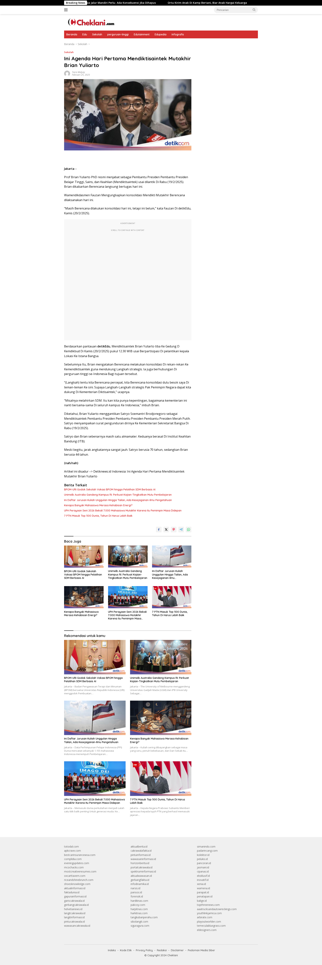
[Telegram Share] (181, 529)
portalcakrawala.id (141, 867)
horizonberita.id (140, 863)
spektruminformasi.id (143, 871)
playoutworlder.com (209, 921)
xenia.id (201, 884)
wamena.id (203, 888)
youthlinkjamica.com (209, 913)
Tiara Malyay (78, 72)
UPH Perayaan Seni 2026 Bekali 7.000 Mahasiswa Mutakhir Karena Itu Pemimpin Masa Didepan (122, 510)
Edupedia (160, 34)
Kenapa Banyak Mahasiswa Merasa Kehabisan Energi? (98, 505)
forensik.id (137, 896)
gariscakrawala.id (74, 900)
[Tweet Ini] (166, 529)
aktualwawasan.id (141, 875)
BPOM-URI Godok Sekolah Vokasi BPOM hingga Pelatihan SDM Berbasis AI (109, 489)
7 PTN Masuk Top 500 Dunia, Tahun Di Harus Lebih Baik (98, 515)
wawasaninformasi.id (143, 859)
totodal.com (71, 846)
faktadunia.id (71, 892)
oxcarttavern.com (74, 875)
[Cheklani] (90, 22)
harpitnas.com (139, 909)
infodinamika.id (140, 884)
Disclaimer (177, 950)
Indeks (112, 950)
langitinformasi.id (74, 917)
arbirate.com (204, 917)
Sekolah (97, 34)
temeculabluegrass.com (211, 925)
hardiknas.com (139, 900)
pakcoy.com (138, 905)
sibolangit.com (139, 921)
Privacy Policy (144, 950)
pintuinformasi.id (141, 855)
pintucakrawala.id (74, 921)
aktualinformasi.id (74, 888)
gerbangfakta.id (140, 880)
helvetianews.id (73, 909)
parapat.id (203, 892)
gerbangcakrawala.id (76, 905)
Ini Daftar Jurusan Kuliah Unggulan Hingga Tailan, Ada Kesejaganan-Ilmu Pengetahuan (118, 500)
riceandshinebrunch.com (78, 880)
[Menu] (66, 10)
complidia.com (73, 859)
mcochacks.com (74, 867)
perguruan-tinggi (118, 34)
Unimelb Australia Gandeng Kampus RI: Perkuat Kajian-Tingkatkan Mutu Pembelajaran (118, 494)
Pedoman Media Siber (201, 950)
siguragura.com (140, 925)
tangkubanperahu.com (144, 917)
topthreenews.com (208, 905)
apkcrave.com (72, 850)
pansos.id (136, 892)
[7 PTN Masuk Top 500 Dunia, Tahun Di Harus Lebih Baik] (172, 597)
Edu (84, 34)
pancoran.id (204, 863)
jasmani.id (203, 867)
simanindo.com (206, 846)
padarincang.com (207, 850)
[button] (254, 10)
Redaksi (162, 950)
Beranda (71, 34)
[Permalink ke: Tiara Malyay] (67, 73)
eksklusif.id (203, 875)
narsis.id (135, 888)
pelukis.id (202, 859)
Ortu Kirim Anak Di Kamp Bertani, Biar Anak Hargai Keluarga (176, 2)
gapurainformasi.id (75, 896)
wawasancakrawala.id (77, 925)
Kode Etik (126, 950)
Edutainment (141, 34)
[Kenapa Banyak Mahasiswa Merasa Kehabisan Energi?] (84, 597)
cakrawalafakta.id (141, 850)
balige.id (202, 900)
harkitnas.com (139, 913)
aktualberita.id (139, 846)
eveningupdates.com (76, 863)
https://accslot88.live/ (209, 44)
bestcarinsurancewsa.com (79, 855)
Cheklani (172, 955)
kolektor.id (203, 855)
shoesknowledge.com (77, 884)
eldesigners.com (207, 930)
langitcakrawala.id (74, 913)
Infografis (178, 34)
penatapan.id (204, 896)
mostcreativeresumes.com (80, 871)
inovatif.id (203, 880)
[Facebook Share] (159, 529)
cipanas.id (203, 871)
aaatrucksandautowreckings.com (217, 909)
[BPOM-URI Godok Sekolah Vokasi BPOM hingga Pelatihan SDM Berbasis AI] (84, 557)
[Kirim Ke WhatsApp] (188, 529)
